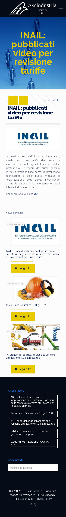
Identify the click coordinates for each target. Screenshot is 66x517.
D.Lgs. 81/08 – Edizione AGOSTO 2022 (30, 443)
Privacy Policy (44, 498)
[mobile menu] (61, 7)
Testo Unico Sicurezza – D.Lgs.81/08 (27, 305)
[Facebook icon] (31, 504)
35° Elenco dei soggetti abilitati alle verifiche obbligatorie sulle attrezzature (30, 356)
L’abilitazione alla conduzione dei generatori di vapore (29, 433)
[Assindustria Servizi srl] (33, 8)
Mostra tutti (52, 100)
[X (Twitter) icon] (35, 504)
